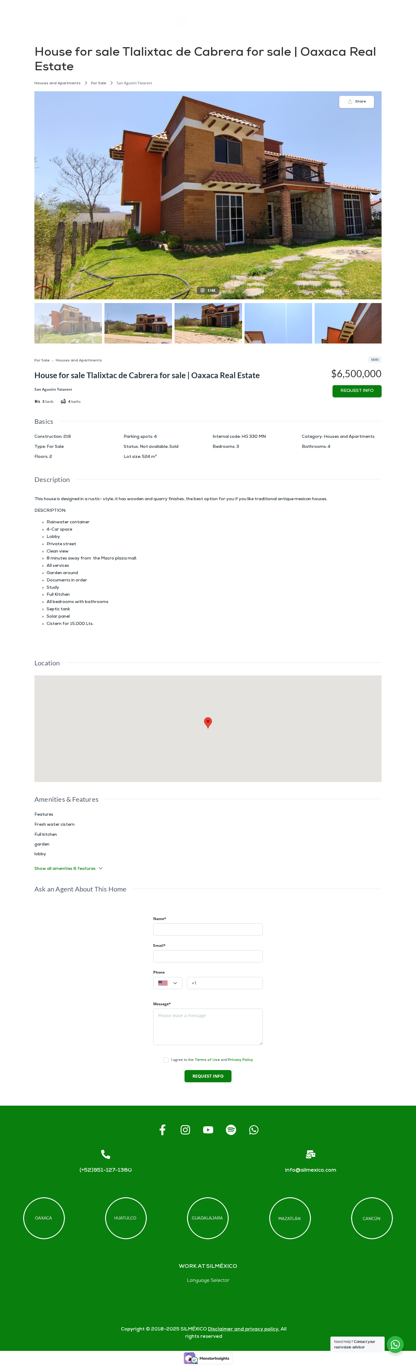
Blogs (398, 21)
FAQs (304, 21)
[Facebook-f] (162, 1130)
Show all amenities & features (65, 869)
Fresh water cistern (54, 825)
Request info (357, 391)
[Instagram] (185, 1130)
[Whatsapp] (253, 1130)
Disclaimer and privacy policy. (243, 1329)
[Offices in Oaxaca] (44, 1218)
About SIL (251, 21)
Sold (173, 447)
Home (145, 21)
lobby (40, 854)
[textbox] (167, 983)
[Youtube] (208, 1130)
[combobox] (167, 983)
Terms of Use (207, 1060)
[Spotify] (230, 1130)
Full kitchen (45, 835)
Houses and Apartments (57, 83)
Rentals (195, 21)
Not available (153, 447)
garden (41, 844)
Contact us (351, 21)
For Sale (98, 83)
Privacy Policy (240, 1060)
